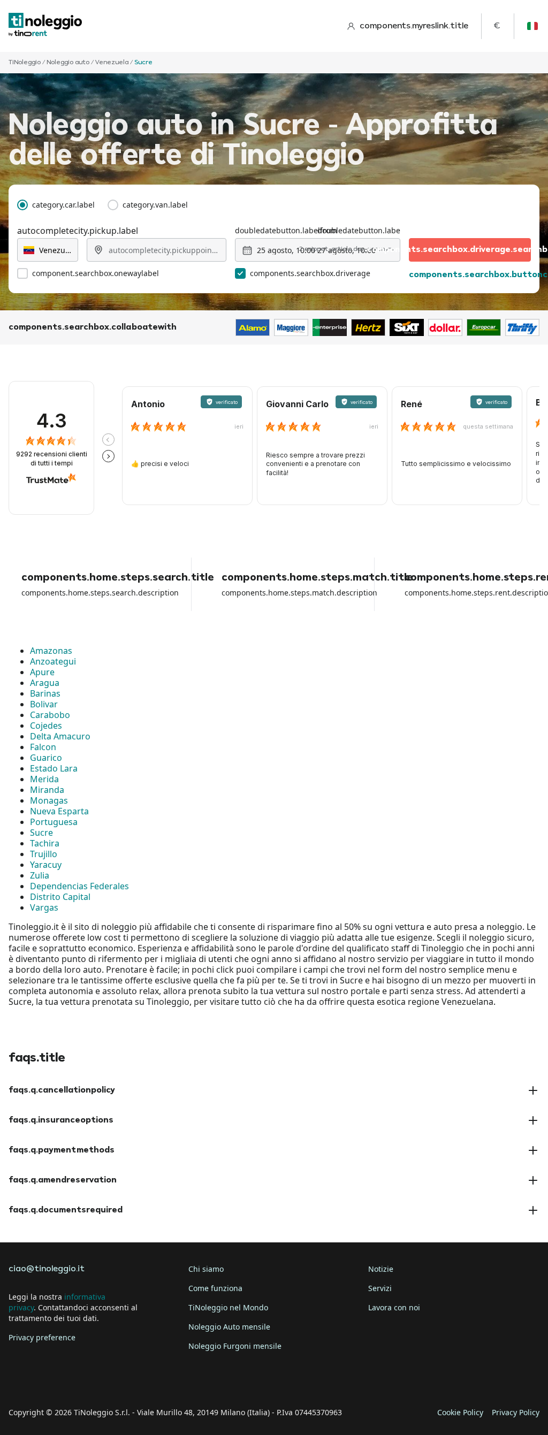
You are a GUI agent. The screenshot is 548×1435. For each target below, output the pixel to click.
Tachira (44, 843)
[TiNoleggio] (45, 26)
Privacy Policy (515, 1412)
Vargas (44, 907)
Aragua (44, 683)
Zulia (39, 875)
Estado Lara (54, 768)
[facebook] (19, 1379)
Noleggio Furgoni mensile (234, 1346)
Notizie (380, 1269)
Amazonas (51, 651)
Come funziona (215, 1288)
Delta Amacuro (60, 736)
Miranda (47, 790)
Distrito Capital (60, 897)
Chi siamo (206, 1269)
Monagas (49, 800)
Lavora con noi (394, 1307)
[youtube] (109, 1379)
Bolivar (44, 704)
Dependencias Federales (79, 886)
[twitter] (49, 1379)
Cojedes (46, 725)
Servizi (380, 1288)
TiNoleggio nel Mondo (228, 1307)
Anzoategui (53, 661)
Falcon (43, 747)
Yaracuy (46, 865)
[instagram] (79, 1379)
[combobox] (47, 250)
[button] (108, 439)
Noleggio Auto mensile (229, 1327)
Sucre (41, 832)
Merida (44, 779)
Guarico (46, 758)
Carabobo (50, 715)
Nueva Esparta (59, 811)
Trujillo (43, 854)
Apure (42, 672)
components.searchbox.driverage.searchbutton (470, 250)
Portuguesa (54, 822)
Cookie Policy (460, 1412)
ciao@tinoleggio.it (47, 1269)
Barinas (45, 693)
